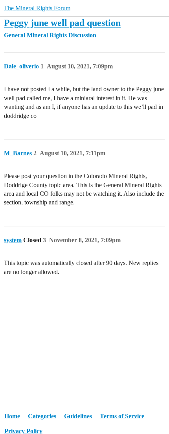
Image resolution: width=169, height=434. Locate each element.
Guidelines (78, 416)
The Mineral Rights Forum (37, 8)
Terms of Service (122, 416)
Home (12, 416)
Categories (42, 416)
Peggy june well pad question (62, 22)
